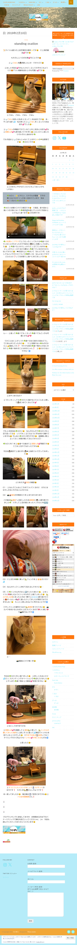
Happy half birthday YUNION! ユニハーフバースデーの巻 (59, 222)
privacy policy (28, 5)
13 (63, 169)
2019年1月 (55, 490)
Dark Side (32, 2)
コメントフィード (58, 649)
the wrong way (56, 301)
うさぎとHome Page (9, 2)
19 (59, 173)
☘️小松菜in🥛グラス (11, 241)
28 (66, 177)
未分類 (63, 2)
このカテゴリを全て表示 (63, 586)
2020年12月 (56, 411)
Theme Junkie (31, 932)
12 (59, 169)
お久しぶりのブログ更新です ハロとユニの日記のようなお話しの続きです (59, 211)
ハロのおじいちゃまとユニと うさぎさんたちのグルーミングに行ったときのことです (59, 198)
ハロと (26, 40)
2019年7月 (55, 470)
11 (56, 169)
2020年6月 (55, 432)
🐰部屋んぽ (7, 730)
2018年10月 (55, 501)
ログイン (55, 642)
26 (60, 177)
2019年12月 (55, 452)
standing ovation (26, 43)
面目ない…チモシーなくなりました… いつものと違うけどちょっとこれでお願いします (59, 234)
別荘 (27, 482)
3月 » (58, 180)
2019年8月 (55, 466)
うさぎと (16, 932)
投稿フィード (56, 645)
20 (63, 173)
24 (53, 177)
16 (73, 169)
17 (53, 173)
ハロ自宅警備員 (23, 797)
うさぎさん (21, 2)
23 (73, 173)
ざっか (55, 2)
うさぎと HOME (57, 304)
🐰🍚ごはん (13, 63)
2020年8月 (55, 425)
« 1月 (53, 180)
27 (63, 177)
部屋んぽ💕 (9, 132)
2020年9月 (55, 421)
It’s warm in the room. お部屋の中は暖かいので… (59, 264)
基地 (13, 495)
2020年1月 (55, 449)
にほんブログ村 (57, 46)
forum (6, 5)
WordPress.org (56, 652)
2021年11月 (55, 404)
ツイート (6, 877)
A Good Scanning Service (59, 366)
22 (70, 173)
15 (70, 169)
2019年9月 (55, 463)
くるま (47, 2)
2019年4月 (55, 480)
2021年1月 (55, 407)
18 (56, 173)
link (38, 5)
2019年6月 (55, 473)
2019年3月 (55, 483)
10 (53, 169)
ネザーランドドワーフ (61, 676)
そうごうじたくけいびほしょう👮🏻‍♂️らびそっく (26, 787)
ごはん (32, 122)
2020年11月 (55, 414)
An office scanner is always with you (63, 369)
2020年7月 (55, 428)
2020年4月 (55, 439)
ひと (40, 2)
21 (66, 173)
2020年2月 (55, 445)
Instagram (71, 105)
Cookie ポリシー (40, 942)
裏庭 (14, 500)
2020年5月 (55, 435)
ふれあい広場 (8, 597)
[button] (13, 270)
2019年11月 (55, 456)
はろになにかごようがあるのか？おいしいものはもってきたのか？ (62, 285)
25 (56, 177)
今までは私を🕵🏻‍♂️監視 (34, 735)
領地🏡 (27, 730)
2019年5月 (55, 477)
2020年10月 (56, 418)
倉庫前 (31, 500)
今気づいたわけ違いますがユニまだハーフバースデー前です (59, 254)
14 (66, 169)
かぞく (56, 690)
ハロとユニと (58, 673)
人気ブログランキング (58, 55)
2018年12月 (55, 494)
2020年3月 (55, 442)
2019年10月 (55, 459)
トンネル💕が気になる (32, 737)
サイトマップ (16, 5)
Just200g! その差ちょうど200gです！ (59, 246)
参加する (72, 588)
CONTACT (57, 723)
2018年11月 (55, 497)
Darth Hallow (58, 683)
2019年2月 (55, 487)
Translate (66, 71)
